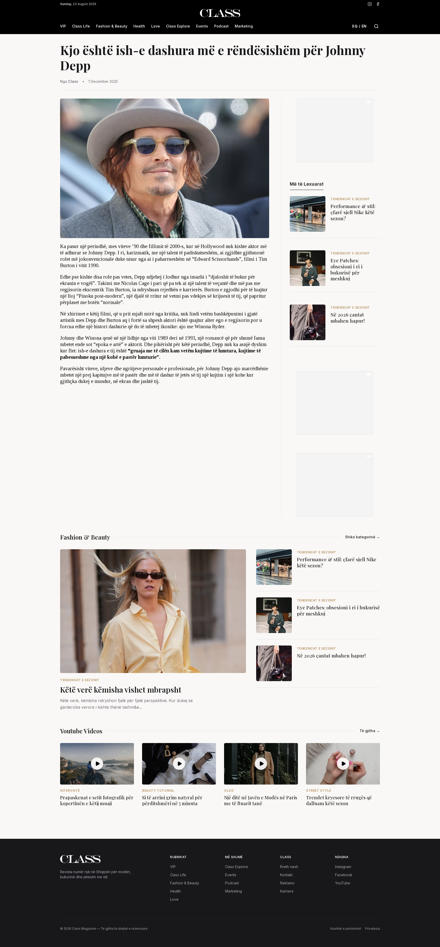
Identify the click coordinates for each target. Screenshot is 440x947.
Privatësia (372, 928)
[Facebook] (378, 4)
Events (202, 26)
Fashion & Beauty (111, 26)
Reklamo (287, 883)
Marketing (244, 26)
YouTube (342, 883)
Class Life (81, 26)
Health (139, 26)
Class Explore (178, 26)
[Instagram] (370, 4)
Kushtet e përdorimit (346, 928)
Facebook (343, 875)
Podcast (221, 26)
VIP (63, 26)
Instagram (343, 866)
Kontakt (286, 875)
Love (155, 26)
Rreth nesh (289, 866)
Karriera (286, 891)
